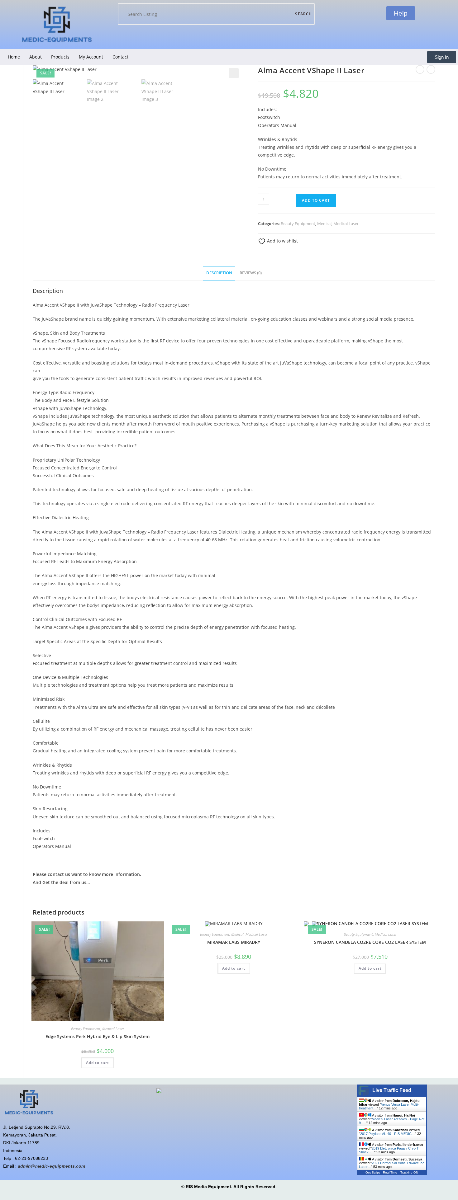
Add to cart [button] (97, 1062)
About (35, 57)
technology (227, 817)
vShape (40, 333)
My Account (91, 57)
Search (303, 13)
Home (14, 57)
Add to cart (316, 200)
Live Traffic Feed (391, 1090)
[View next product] (431, 69)
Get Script (372, 1172)
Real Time (390, 1172)
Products (60, 57)
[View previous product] (420, 69)
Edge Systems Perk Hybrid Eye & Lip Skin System (97, 1036)
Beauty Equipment (298, 223)
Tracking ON (409, 1172)
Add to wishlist (282, 241)
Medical (324, 223)
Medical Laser (346, 223)
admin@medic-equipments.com (51, 1166)
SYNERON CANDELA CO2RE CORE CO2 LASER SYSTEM (370, 942)
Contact (120, 57)
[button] (234, 73)
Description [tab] (219, 272)
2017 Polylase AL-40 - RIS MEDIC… (387, 1134)
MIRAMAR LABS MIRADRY (233, 942)
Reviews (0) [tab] (251, 272)
